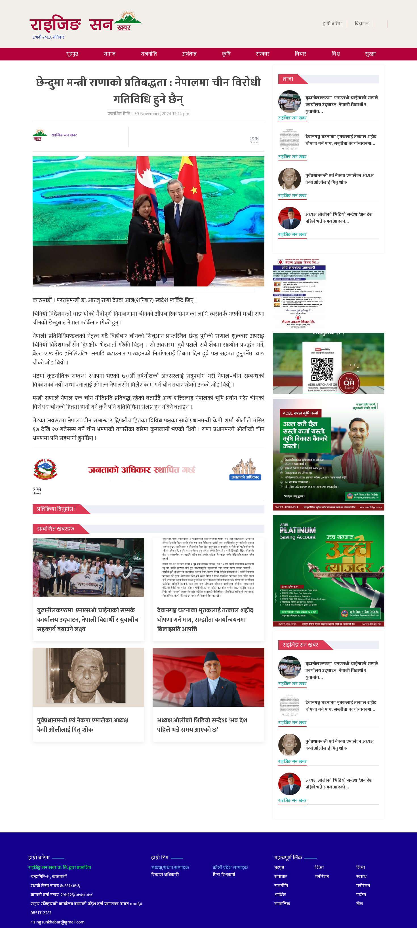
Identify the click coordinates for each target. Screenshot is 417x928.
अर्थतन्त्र (189, 54)
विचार (300, 54)
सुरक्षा (370, 54)
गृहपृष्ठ (72, 54)
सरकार (262, 54)
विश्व (336, 54)
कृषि (226, 54)
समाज (109, 54)
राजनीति (149, 54)
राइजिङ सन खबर (64, 135)
